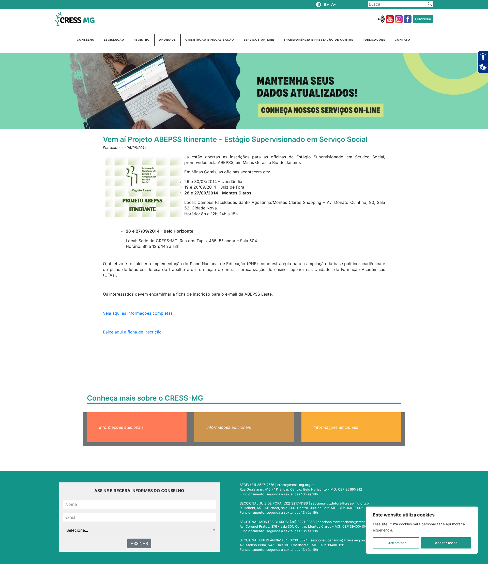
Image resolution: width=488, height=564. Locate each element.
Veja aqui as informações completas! (138, 313)
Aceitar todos (446, 543)
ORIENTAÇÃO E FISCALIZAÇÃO (209, 39)
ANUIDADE (167, 39)
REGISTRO (142, 39)
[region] (422, 530)
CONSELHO (86, 39)
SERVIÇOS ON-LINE (258, 39)
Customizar (396, 543)
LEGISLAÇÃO (114, 39)
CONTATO (402, 39)
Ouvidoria (423, 19)
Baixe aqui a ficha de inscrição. (133, 331)
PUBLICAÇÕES (374, 39)
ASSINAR (139, 543)
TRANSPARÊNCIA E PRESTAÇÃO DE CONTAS (318, 39)
